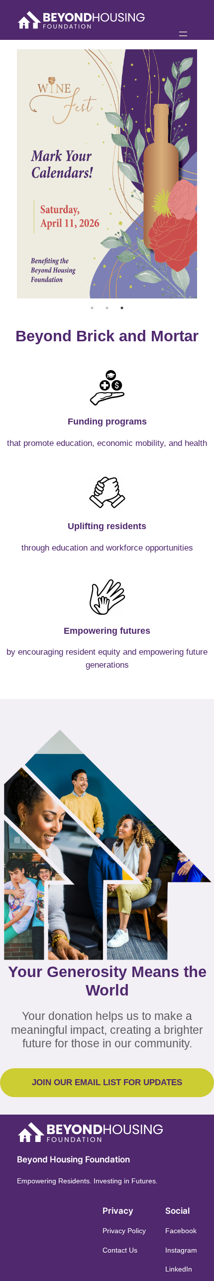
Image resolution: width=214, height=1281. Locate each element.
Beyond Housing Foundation (73, 1159)
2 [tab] (107, 308)
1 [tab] (92, 308)
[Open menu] (183, 34)
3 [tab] (122, 308)
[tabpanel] (107, 173)
